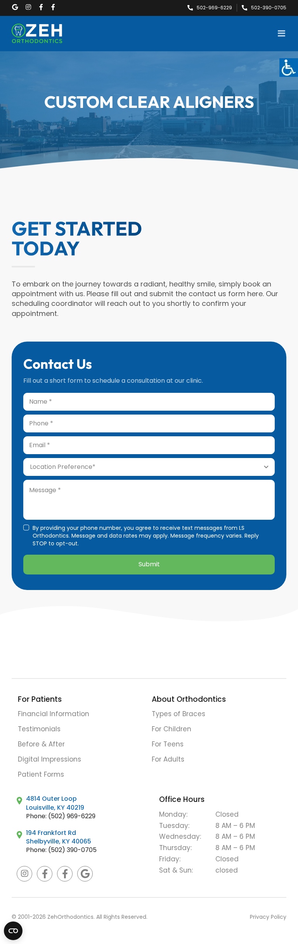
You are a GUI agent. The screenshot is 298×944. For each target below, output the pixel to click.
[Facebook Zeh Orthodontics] (44, 874)
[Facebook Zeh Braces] (65, 874)
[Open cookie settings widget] (13, 930)
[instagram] (24, 874)
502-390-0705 (268, 7)
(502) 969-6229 (71, 816)
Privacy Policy (268, 917)
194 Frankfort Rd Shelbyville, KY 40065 (58, 837)
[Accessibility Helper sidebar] (288, 67)
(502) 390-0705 (72, 849)
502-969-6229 (214, 7)
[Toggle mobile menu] (282, 33)
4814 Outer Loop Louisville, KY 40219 (55, 803)
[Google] (85, 874)
